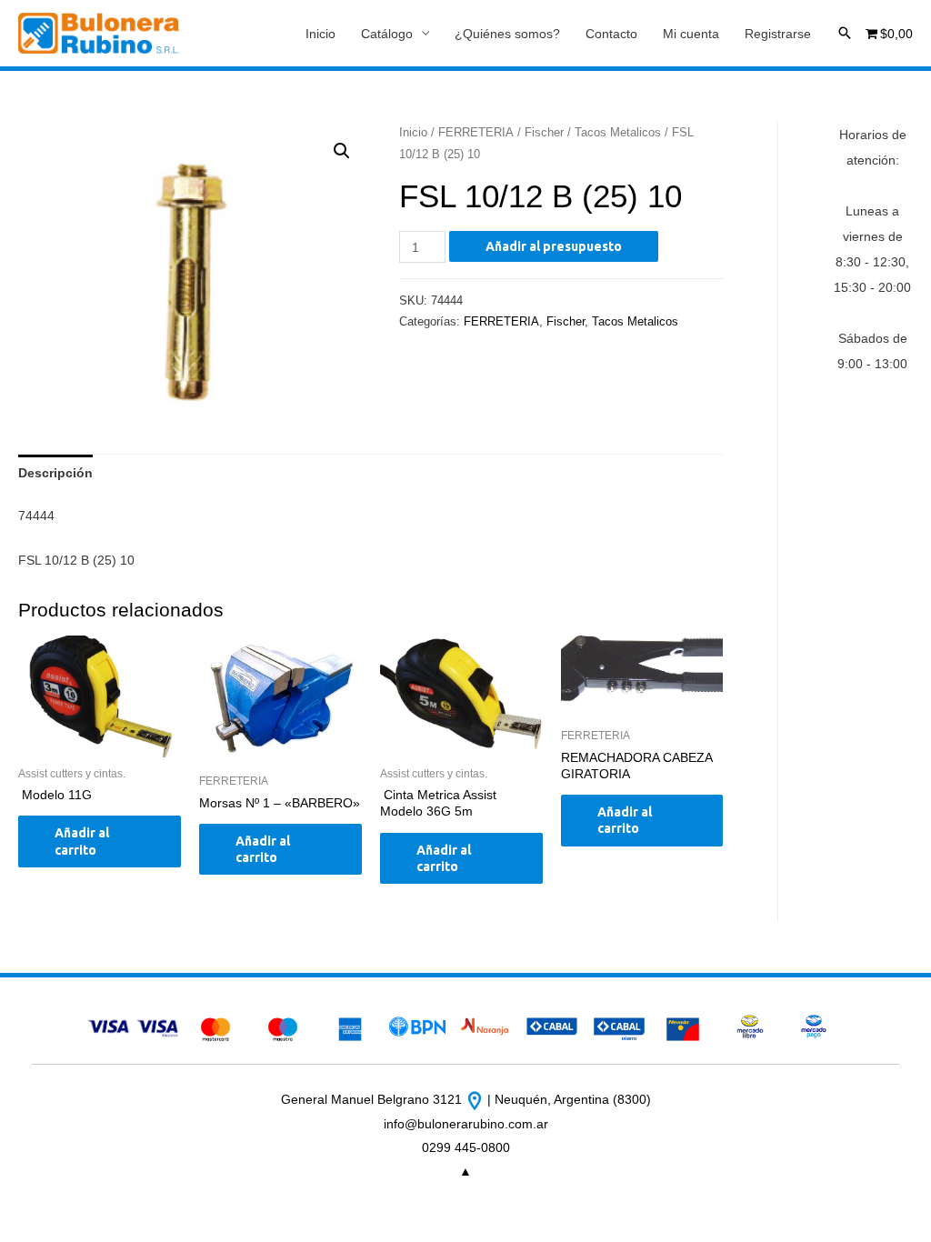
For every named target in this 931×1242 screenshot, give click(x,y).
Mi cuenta (691, 33)
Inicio (320, 33)
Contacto (611, 33)
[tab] (55, 473)
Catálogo (387, 33)
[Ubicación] (476, 1099)
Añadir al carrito (82, 841)
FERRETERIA (476, 132)
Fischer (544, 132)
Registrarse (778, 33)
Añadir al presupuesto (554, 246)
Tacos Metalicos (618, 132)
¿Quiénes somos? (507, 33)
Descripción (55, 473)
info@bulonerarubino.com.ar (466, 1124)
